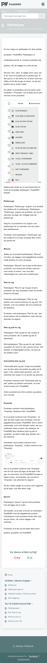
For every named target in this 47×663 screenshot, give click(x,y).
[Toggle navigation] (42, 4)
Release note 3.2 (14, 617)
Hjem (4, 11)
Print (10, 575)
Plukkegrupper (14, 608)
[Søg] (41, 16)
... (11, 11)
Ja (31, 557)
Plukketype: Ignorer (15, 589)
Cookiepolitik (23, 659)
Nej (18, 557)
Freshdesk (33, 656)
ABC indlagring (13, 598)
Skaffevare (12, 585)
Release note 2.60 (15, 621)
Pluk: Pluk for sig (14, 612)
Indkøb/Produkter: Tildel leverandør (22, 593)
